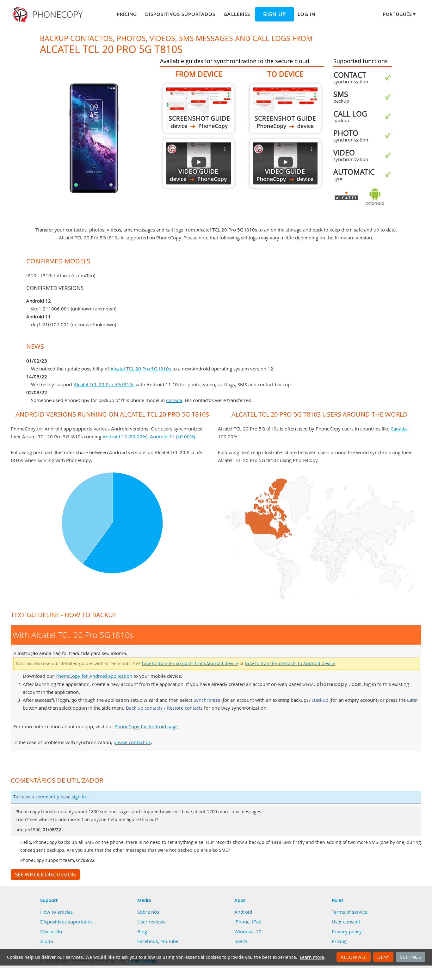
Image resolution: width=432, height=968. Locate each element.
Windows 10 (248, 931)
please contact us (132, 742)
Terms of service (349, 912)
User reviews (151, 921)
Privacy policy (347, 931)
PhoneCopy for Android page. (146, 726)
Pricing (127, 14)
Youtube (169, 941)
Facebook (147, 941)
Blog (142, 931)
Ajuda (46, 941)
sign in (79, 797)
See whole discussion (45, 874)
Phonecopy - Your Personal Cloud (48, 14)
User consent (346, 921)
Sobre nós (148, 912)
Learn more (312, 957)
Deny (383, 957)
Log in (306, 14)
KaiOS (240, 941)
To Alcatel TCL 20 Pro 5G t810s (285, 108)
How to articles (56, 912)
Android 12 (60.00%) (124, 436)
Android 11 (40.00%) (172, 436)
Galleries (237, 14)
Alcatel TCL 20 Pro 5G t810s (140, 368)
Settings (410, 957)
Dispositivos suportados (180, 14)
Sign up (274, 14)
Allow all (354, 957)
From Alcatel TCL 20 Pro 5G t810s (198, 108)
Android (243, 912)
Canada (174, 400)
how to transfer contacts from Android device (190, 663)
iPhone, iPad (248, 921)
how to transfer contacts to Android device (290, 663)
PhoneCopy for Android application (93, 676)
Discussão (51, 931)
